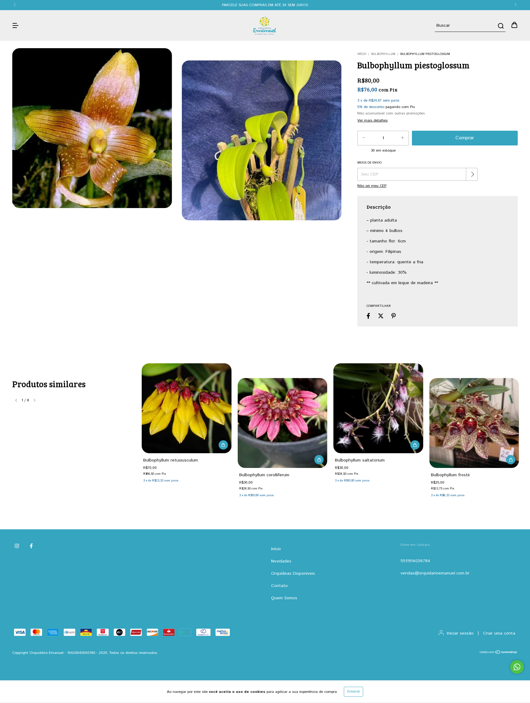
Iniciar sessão (460, 633)
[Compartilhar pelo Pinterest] (393, 316)
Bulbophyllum (383, 54)
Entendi (353, 691)
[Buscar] (500, 25)
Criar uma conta (499, 633)
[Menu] (15, 25)
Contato (279, 586)
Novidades (281, 561)
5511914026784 (415, 561)
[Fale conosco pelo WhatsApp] (517, 667)
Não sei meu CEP (371, 185)
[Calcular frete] (472, 174)
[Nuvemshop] (498, 653)
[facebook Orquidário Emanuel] (31, 546)
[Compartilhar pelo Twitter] (381, 316)
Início (361, 54)
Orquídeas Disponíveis (293, 573)
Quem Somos (284, 598)
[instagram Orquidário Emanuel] (16, 546)
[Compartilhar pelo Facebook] (368, 316)
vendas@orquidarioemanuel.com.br (435, 573)
